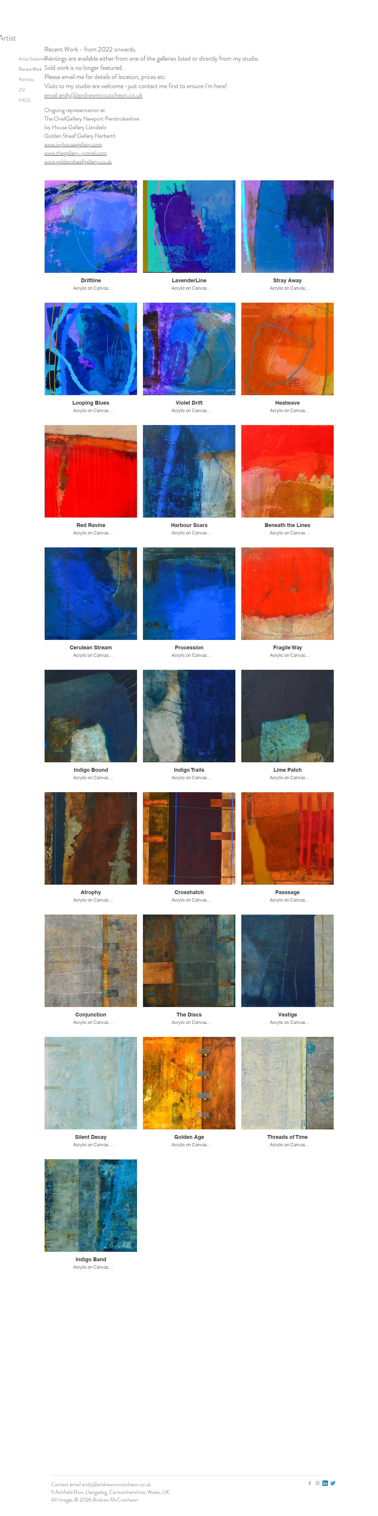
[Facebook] (309, 1483)
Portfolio (26, 79)
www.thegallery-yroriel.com (75, 153)
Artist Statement (33, 59)
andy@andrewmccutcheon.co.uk (116, 1484)
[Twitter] (332, 1483)
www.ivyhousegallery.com (73, 144)
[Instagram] (317, 1483)
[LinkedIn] (325, 1483)
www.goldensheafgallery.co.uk (78, 161)
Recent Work (30, 69)
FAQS (25, 100)
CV (22, 90)
